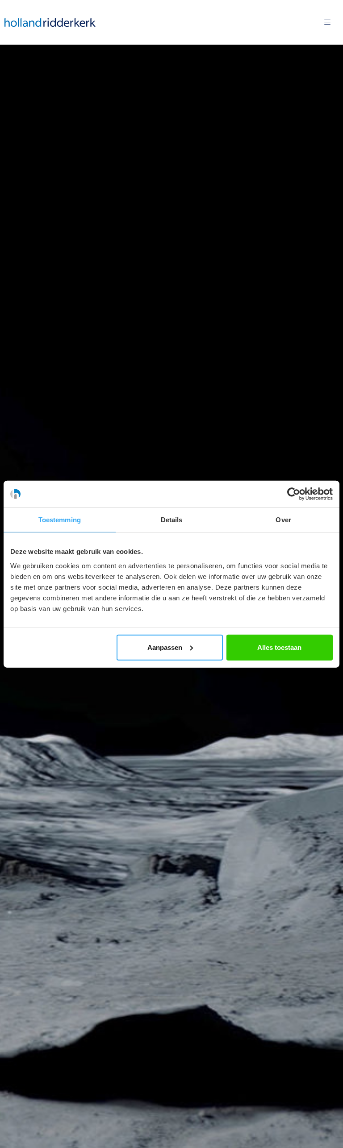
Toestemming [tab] (59, 520)
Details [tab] (172, 520)
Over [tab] (283, 520)
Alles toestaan (279, 647)
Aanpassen (164, 647)
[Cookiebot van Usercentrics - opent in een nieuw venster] (294, 494)
